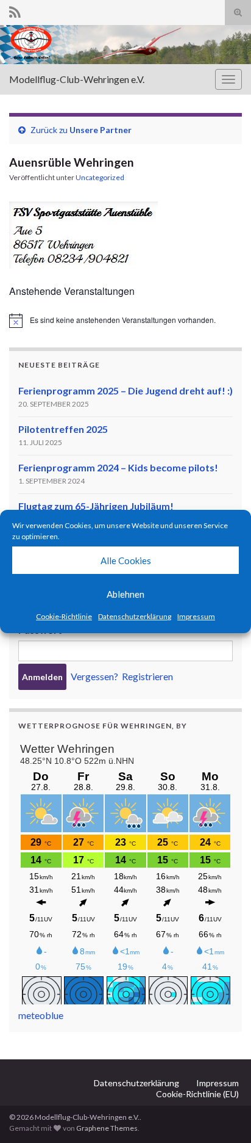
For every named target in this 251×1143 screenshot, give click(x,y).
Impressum (196, 616)
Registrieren (147, 676)
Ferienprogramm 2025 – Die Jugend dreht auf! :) (125, 390)
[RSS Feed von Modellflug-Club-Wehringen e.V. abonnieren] (15, 10)
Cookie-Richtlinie (64, 616)
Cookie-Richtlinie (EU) (197, 1094)
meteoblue (40, 1015)
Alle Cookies (126, 560)
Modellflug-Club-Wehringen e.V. (76, 79)
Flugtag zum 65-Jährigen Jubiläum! (96, 506)
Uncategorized (100, 177)
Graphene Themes (107, 1128)
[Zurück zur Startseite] (125, 44)
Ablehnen (125, 594)
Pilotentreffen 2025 (63, 429)
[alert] (125, 320)
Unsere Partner (100, 130)
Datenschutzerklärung (134, 616)
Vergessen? (94, 676)
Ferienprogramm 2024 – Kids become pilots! (118, 467)
